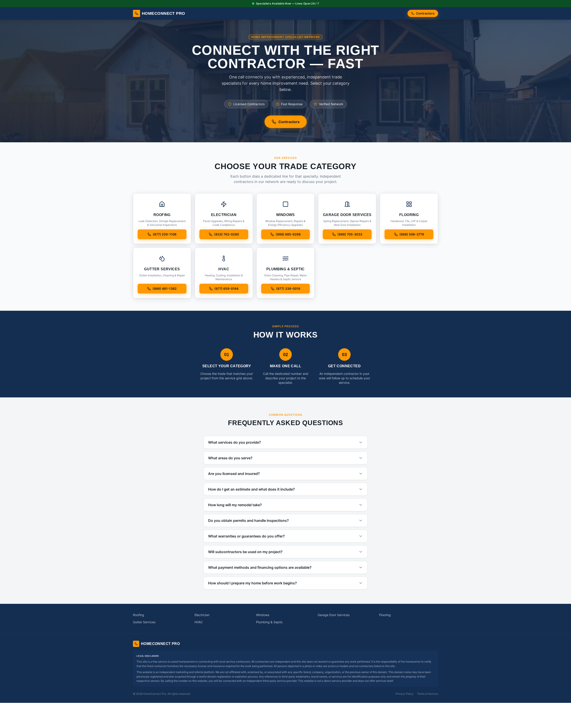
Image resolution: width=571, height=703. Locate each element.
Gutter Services (144, 622)
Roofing (138, 615)
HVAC (198, 622)
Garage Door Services (334, 615)
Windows (262, 615)
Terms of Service (427, 693)
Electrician (201, 615)
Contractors (425, 13)
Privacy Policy (404, 693)
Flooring (385, 615)
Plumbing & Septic (269, 622)
